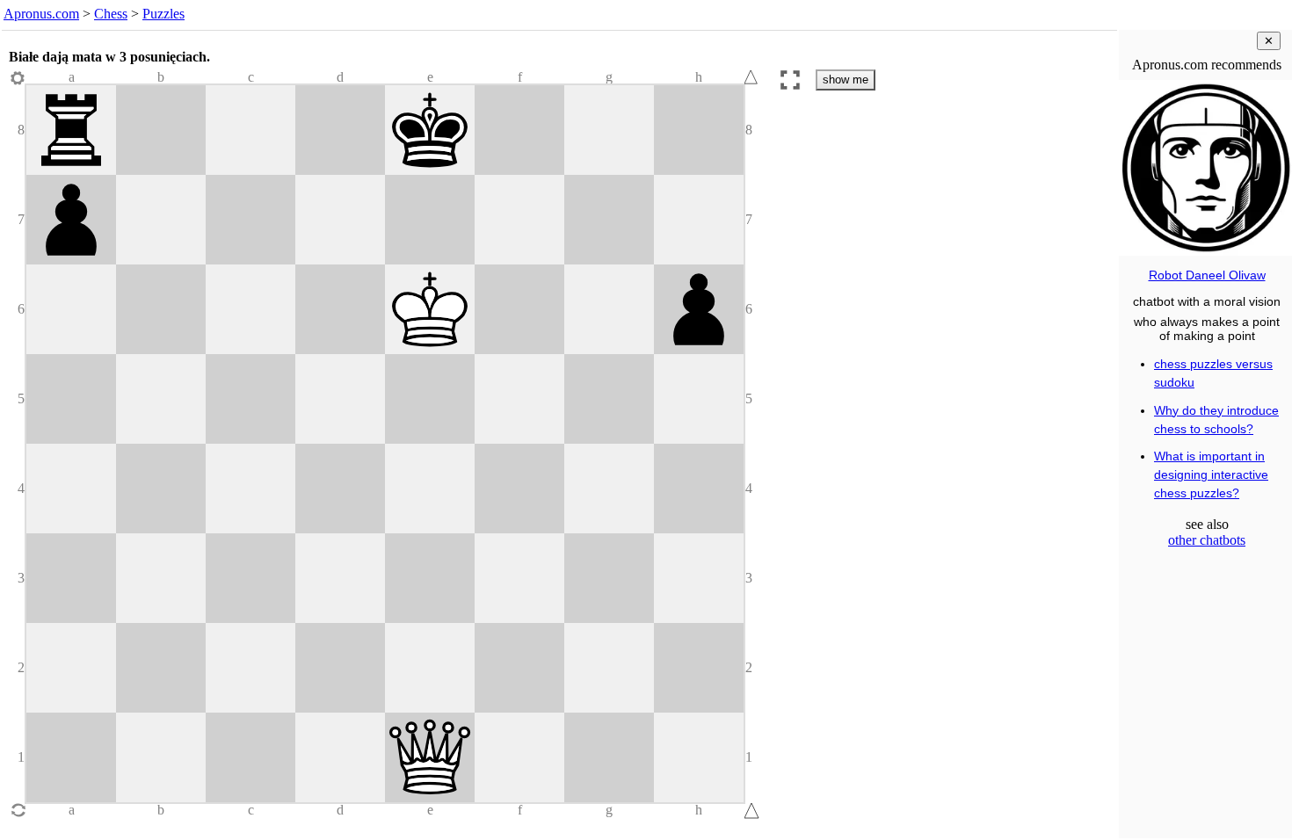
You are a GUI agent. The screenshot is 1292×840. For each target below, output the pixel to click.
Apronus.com (41, 13)
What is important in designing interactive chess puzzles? (1211, 474)
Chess (110, 13)
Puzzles (163, 13)
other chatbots (1206, 539)
